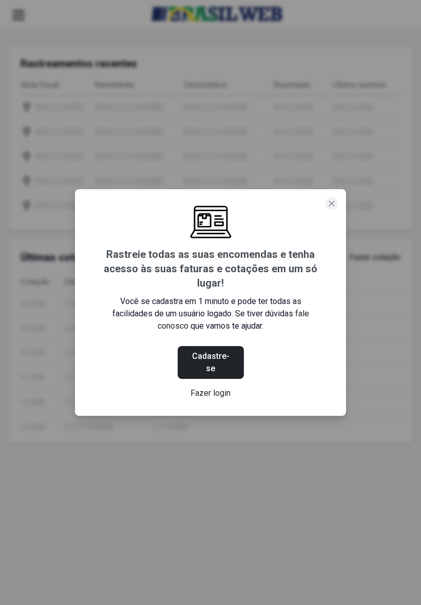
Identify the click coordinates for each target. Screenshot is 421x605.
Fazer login (210, 393)
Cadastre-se (210, 362)
